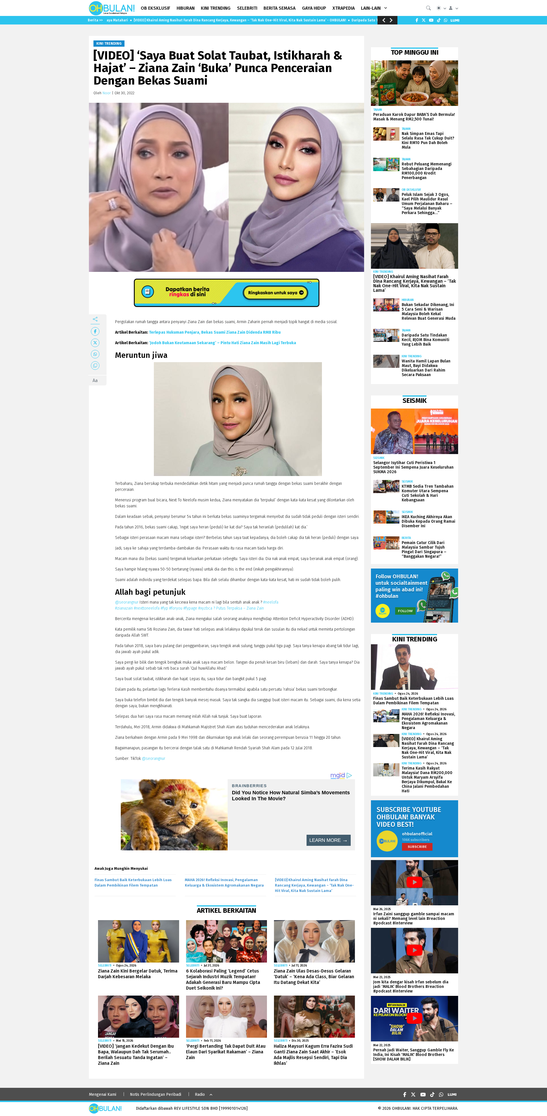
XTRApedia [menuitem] (343, 8)
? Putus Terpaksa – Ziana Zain (238, 608)
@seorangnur (126, 602)
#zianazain (124, 608)
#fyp (164, 608)
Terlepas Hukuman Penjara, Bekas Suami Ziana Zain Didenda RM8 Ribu (215, 332)
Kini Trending (109, 44)
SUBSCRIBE (417, 846)
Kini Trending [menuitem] (215, 8)
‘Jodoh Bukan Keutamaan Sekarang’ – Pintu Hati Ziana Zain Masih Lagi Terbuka (222, 342)
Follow (405, 611)
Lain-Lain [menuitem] (371, 8)
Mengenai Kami (102, 1094)
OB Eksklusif (411, 190)
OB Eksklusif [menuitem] (155, 8)
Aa (95, 380)
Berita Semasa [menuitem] (279, 8)
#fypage (190, 608)
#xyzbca (205, 608)
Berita (406, 538)
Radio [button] (200, 1094)
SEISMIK (379, 458)
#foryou (175, 608)
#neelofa (270, 602)
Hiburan (408, 300)
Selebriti (104, 965)
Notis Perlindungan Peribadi (155, 1094)
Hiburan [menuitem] (186, 8)
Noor (107, 93)
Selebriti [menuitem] (247, 8)
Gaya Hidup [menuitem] (314, 8)
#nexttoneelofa (147, 608)
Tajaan (377, 110)
